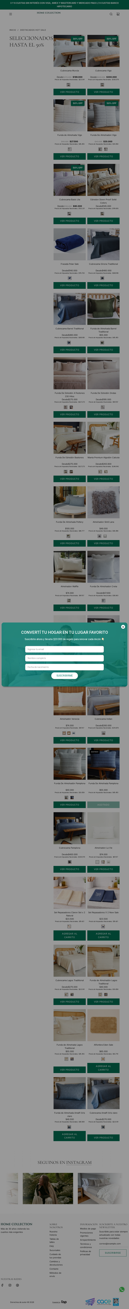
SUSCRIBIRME (64, 675)
